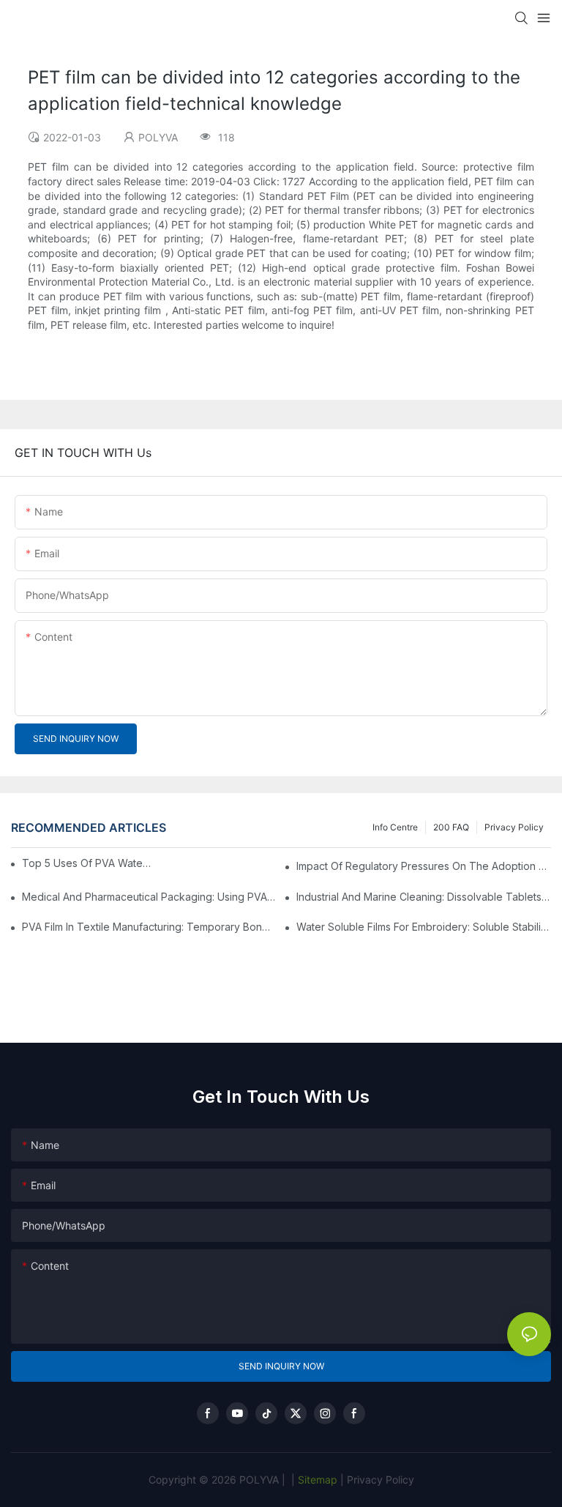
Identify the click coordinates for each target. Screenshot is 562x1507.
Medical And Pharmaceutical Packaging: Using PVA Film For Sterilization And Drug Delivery (149, 896)
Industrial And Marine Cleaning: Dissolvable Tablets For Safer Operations (423, 896)
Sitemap (316, 1479)
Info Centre (395, 827)
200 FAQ (451, 827)
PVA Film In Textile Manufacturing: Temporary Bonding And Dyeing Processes (149, 926)
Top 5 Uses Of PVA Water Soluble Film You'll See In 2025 (88, 863)
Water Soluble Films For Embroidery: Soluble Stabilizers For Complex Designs (423, 926)
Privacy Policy (514, 827)
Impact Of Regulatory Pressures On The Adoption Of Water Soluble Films (423, 866)
